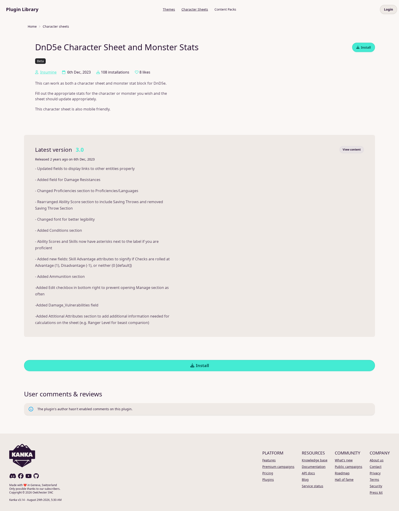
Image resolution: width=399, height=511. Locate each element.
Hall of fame (344, 479)
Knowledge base (314, 460)
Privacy (375, 473)
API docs (308, 473)
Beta (40, 61)
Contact (375, 466)
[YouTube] (28, 476)
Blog (305, 479)
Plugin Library (22, 9)
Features (269, 460)
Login (388, 9)
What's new (344, 460)
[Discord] (12, 476)
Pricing (267, 473)
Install (366, 47)
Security (376, 486)
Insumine (48, 72)
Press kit (376, 492)
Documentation (314, 466)
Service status (312, 486)
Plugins (268, 479)
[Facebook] (21, 476)
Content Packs (225, 9)
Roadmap (342, 473)
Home (32, 26)
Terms (374, 479)
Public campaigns (348, 466)
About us (377, 460)
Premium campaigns (278, 466)
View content (352, 150)
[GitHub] (36, 476)
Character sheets (56, 26)
